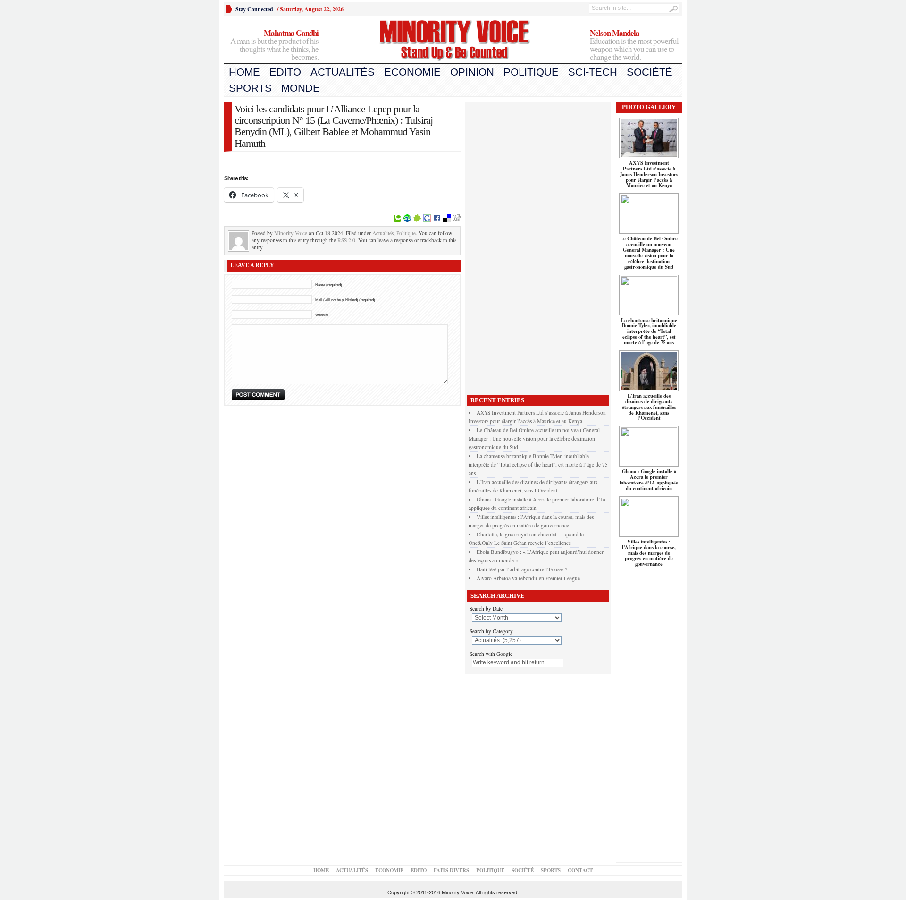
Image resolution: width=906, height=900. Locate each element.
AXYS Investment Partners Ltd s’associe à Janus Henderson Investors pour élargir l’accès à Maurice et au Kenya (649, 174)
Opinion (472, 72)
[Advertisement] (538, 246)
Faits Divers (451, 870)
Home (244, 72)
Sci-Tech (592, 72)
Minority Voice (290, 233)
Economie (412, 72)
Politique (531, 72)
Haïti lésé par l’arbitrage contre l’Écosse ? (522, 569)
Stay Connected (254, 9)
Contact (580, 870)
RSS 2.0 (346, 240)
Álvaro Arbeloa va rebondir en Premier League (528, 578)
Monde (300, 88)
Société (649, 72)
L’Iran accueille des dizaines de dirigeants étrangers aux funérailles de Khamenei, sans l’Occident (649, 407)
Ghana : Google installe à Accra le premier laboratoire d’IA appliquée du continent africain (649, 479)
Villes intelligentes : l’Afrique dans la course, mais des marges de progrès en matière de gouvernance (649, 553)
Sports (250, 88)
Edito (285, 72)
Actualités (342, 72)
